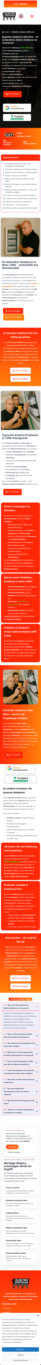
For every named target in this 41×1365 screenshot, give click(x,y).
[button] (38, 1315)
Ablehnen (21, 1355)
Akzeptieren (20, 1349)
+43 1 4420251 (24, 1141)
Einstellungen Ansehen (20, 1360)
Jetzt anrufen (12, 1147)
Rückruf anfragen (14, 1152)
